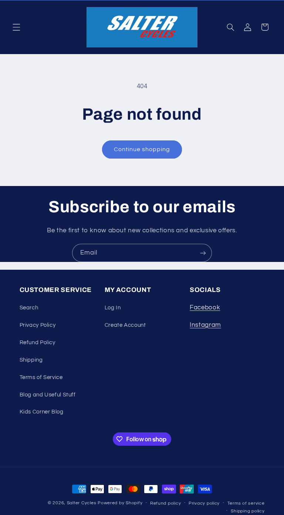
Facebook (205, 307)
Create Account (125, 325)
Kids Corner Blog (42, 412)
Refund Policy (37, 342)
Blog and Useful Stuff (48, 395)
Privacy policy (204, 503)
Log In (113, 307)
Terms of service (246, 503)
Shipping (31, 360)
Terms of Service (41, 377)
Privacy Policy (38, 325)
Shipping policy (247, 511)
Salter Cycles (82, 503)
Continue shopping (142, 149)
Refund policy (165, 503)
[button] (16, 27)
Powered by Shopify (120, 503)
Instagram (205, 325)
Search (29, 307)
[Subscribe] (203, 253)
